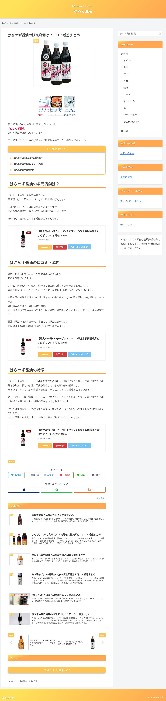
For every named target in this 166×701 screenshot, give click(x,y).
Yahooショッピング (79, 247)
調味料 (124, 53)
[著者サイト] (24, 490)
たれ (125, 81)
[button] (160, 33)
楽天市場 (60, 247)
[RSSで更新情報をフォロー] (90, 490)
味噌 (125, 87)
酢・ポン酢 (129, 101)
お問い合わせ (127, 153)
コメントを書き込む (56, 670)
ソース (126, 94)
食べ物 (124, 131)
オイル (126, 60)
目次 (54, 148)
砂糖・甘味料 (130, 115)
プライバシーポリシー (132, 201)
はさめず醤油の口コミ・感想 (28, 164)
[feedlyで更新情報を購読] (57, 490)
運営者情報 (126, 177)
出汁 (125, 67)
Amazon (45, 247)
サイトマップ (127, 225)
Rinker (48, 240)
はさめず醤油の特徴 (23, 170)
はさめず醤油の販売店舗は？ (28, 157)
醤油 (12, 461)
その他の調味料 (131, 121)
